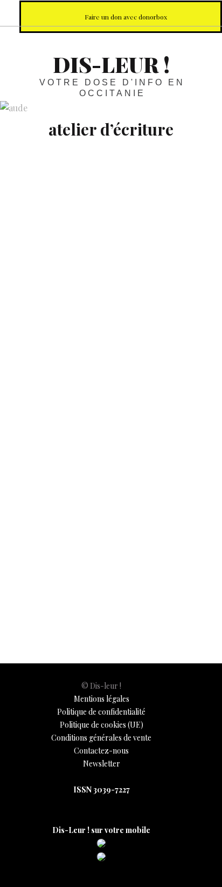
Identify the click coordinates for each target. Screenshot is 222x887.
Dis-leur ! (111, 64)
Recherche (205, 12)
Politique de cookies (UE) (101, 725)
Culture (23, 592)
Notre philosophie (181, 12)
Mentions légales (101, 699)
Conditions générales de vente (101, 738)
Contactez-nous (101, 750)
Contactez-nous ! (157, 12)
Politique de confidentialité (101, 712)
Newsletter (101, 763)
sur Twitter (133, 12)
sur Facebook (110, 12)
